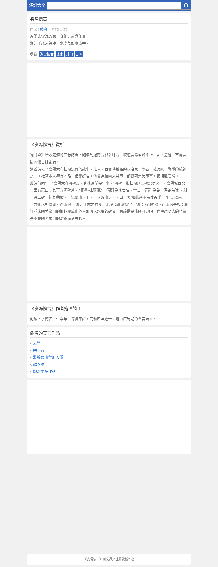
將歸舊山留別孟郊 (48, 357)
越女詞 (38, 364)
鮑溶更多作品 (44, 371)
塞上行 (38, 350)
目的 (79, 54)
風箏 (37, 343)
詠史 (59, 54)
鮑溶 (43, 29)
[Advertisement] (109, 100)
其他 (69, 54)
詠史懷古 (47, 54)
